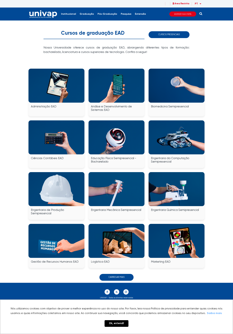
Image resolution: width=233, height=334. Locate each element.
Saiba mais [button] (214, 313)
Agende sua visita (182, 14)
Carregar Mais (116, 277)
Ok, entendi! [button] (116, 323)
